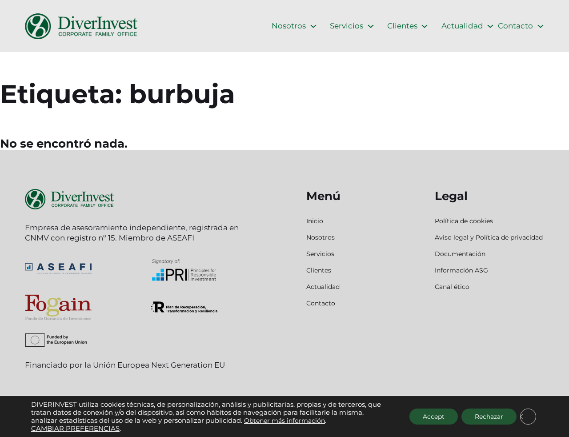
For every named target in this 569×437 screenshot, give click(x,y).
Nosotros (289, 25)
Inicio (314, 221)
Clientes (402, 25)
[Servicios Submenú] (370, 26)
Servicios (346, 25)
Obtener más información (284, 421)
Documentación (460, 253)
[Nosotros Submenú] (313, 26)
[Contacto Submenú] (540, 26)
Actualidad (462, 25)
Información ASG (461, 270)
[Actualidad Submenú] (490, 26)
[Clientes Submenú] (424, 26)
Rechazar (489, 417)
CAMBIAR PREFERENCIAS (75, 429)
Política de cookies (464, 221)
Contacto (515, 25)
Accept (434, 417)
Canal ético (452, 286)
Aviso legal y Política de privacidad (489, 237)
